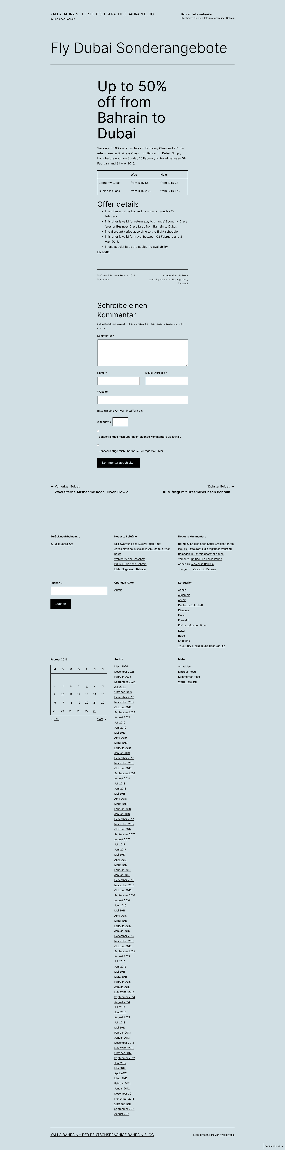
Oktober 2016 (123, 890)
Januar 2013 (122, 1037)
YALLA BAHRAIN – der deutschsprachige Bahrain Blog (102, 1135)
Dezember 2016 (124, 880)
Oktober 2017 (122, 829)
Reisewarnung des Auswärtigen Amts (137, 543)
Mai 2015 (120, 971)
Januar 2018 (122, 814)
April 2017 (120, 859)
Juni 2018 (120, 788)
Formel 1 (183, 620)
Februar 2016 (122, 925)
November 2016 (124, 885)
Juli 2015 (119, 961)
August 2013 (122, 1017)
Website (102, 391)
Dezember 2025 (124, 671)
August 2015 (122, 956)
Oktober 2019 (123, 707)
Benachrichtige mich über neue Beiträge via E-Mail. (131, 451)
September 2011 (124, 1108)
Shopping (184, 640)
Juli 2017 (119, 844)
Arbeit (182, 600)
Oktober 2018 (123, 768)
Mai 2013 (120, 1027)
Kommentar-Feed (189, 676)
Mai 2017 (119, 854)
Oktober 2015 (123, 946)
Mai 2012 (120, 1068)
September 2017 (124, 834)
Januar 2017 (122, 875)
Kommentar (105, 335)
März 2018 (121, 803)
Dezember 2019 (124, 697)
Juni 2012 (120, 1063)
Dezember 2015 (124, 935)
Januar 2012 (122, 1088)
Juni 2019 (120, 727)
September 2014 (124, 997)
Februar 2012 (122, 1083)
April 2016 (120, 915)
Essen (182, 615)
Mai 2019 (120, 732)
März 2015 (121, 976)
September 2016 (124, 895)
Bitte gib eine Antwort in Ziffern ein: (120, 410)
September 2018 (124, 773)
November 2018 (124, 763)
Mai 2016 (120, 910)
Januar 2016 (122, 930)
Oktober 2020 (123, 691)
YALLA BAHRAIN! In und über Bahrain (201, 645)
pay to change (154, 221)
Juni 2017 (120, 849)
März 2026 (121, 666)
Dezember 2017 (124, 819)
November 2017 (124, 824)
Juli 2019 (119, 722)
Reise (185, 275)
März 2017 (120, 864)
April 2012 (120, 1073)
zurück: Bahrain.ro (61, 543)
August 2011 (121, 1113)
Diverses (183, 610)
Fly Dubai (103, 252)
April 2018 (120, 798)
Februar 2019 (122, 747)
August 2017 (122, 839)
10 (62, 694)
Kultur (181, 630)
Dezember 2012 (124, 1042)
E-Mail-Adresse (156, 372)
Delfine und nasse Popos (206, 559)
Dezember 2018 (124, 758)
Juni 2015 (120, 966)
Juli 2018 (119, 783)
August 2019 (122, 717)
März (100, 719)
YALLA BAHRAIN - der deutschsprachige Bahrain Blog (102, 14)
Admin (105, 279)
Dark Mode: (271, 1145)
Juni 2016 (120, 905)
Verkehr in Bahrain (202, 564)
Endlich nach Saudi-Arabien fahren (212, 543)
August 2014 (122, 1002)
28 (94, 710)
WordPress (227, 1134)
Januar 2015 (122, 986)
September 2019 (124, 712)
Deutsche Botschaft (190, 605)
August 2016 (122, 900)
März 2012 (121, 1078)
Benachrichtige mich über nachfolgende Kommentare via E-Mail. (140, 436)
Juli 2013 (119, 1022)
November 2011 (124, 1098)
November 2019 (124, 702)
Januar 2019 (122, 753)
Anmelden (184, 666)
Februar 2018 (122, 808)
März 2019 (121, 742)
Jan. (56, 719)
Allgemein (184, 594)
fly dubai (183, 283)
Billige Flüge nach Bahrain (130, 564)
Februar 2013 (122, 1032)
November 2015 (124, 941)
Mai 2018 (120, 793)
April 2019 (120, 737)
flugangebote (179, 279)
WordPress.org (187, 681)
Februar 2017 (122, 869)
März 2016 (121, 920)
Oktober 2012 (123, 1053)
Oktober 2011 (122, 1103)
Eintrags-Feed (187, 671)
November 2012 (124, 1047)
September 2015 (124, 951)
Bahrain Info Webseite (208, 15)
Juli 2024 (120, 686)
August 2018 (122, 778)
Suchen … (56, 582)
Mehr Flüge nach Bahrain (130, 569)
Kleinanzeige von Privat (193, 625)
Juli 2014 (119, 1007)
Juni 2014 (120, 1012)
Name (102, 372)
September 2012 (124, 1058)
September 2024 (125, 681)
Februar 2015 (122, 981)
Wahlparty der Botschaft (129, 559)
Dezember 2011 (124, 1093)
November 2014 (124, 991)
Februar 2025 (122, 676)
